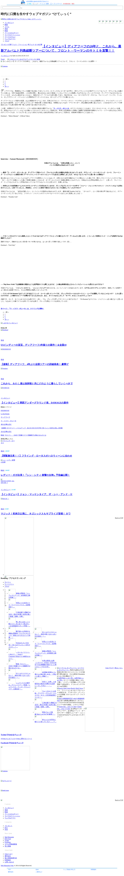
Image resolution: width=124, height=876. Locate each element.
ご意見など (39, 872)
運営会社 (10, 872)
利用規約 (93, 869)
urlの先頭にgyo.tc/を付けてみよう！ (37, 1)
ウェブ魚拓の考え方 (69, 869)
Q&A (37, 869)
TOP (9, 869)
